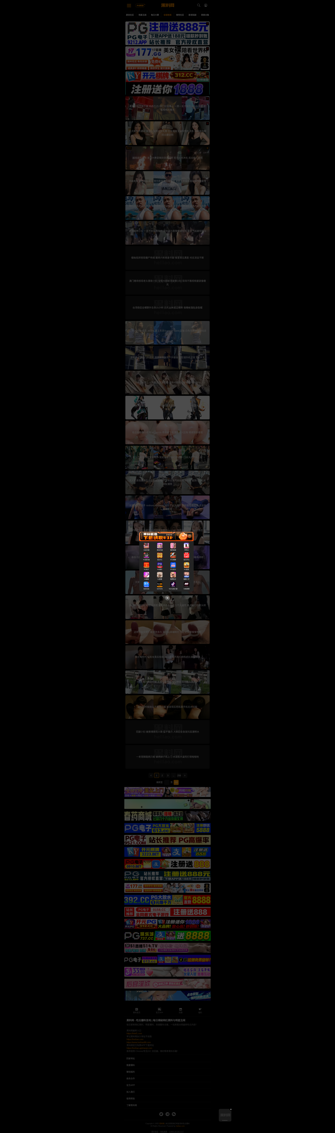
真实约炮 (160, 550)
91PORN (160, 589)
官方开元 (186, 560)
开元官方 (173, 569)
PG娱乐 (159, 569)
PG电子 (146, 569)
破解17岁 (186, 579)
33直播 (146, 579)
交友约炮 (146, 550)
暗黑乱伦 (173, 579)
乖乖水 (186, 550)
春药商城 (173, 550)
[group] (225, 1115)
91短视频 (186, 589)
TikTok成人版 (173, 589)
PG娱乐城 (146, 560)
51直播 (160, 579)
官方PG (159, 560)
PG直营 (186, 569)
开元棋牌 (173, 560)
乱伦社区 (146, 589)
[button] (222, 1120)
